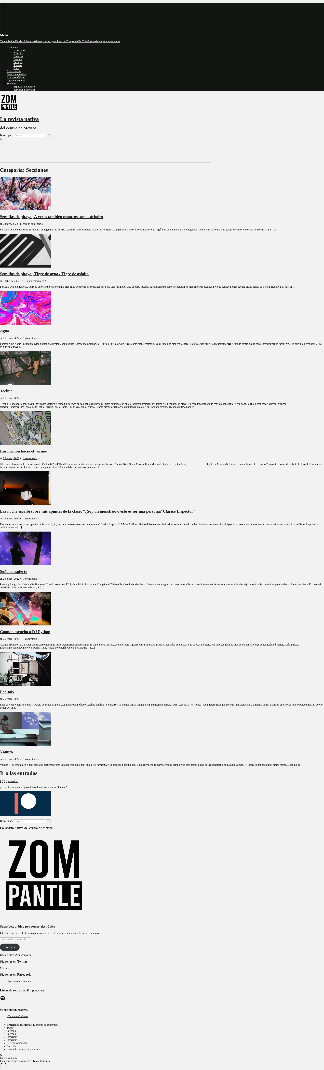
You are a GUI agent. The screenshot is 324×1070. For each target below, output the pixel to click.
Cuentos (18, 59)
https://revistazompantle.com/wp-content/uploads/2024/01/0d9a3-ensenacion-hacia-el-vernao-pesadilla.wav (57, 464)
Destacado (19, 50)
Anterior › (13, 781)
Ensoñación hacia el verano (23, 451)
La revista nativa (19, 119)
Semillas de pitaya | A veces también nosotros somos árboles (51, 216)
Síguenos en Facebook (15, 974)
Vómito (6, 752)
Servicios (12, 83)
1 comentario (30, 338)
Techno (6, 391)
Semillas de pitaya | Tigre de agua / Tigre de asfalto (44, 274)
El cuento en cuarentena (46, 1024)
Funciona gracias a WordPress (16, 1061)
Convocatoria (14, 71)
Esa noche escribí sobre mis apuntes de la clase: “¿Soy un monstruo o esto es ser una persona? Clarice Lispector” (97, 511)
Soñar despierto (13, 571)
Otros (16, 68)
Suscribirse (10, 947)
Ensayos (18, 62)
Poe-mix (7, 692)
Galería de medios (16, 74)
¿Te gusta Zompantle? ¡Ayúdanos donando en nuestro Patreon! (33, 787)
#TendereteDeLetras (14, 1010)
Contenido (12, 47)
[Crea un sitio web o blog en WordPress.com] (1, 1054)
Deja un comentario (32, 223)
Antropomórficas (16, 77)
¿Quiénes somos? (16, 80)
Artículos (18, 53)
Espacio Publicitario (24, 86)
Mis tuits (4, 968)
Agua (4, 331)
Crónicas (18, 56)
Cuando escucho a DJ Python (25, 631)
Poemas (18, 65)
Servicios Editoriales (24, 89)
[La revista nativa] (105, 161)
